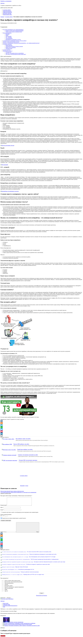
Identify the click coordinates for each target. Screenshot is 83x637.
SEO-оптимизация (9, 588)
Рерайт (7, 35)
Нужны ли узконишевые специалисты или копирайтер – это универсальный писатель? (21, 43)
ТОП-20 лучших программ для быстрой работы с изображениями (44, 559)
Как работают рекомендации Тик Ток (26, 569)
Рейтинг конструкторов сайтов (25, 624)
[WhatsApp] (41, 427)
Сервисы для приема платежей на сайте (28, 454)
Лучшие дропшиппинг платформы (27, 623)
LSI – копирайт (9, 37)
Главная (2, 16)
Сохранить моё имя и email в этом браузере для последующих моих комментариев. (20, 512)
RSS (4, 606)
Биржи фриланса (9, 45)
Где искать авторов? (7, 44)
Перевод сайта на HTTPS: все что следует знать (33, 574)
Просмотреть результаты (41, 595)
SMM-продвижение (7, 12)
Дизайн (6, 584)
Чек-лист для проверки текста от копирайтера (15, 53)
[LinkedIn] (41, 433)
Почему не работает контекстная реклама (30, 571)
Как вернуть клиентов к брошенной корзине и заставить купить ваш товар (49, 561)
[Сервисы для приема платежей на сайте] (12, 625)
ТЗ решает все (8, 52)
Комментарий (4, 505)
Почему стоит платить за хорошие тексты (14, 31)
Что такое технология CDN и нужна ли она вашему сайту (39, 551)
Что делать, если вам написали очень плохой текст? (16, 54)
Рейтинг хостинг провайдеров (16, 622)
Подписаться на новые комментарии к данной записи (14, 518)
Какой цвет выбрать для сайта (24, 449)
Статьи (26, 485)
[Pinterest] (41, 431)
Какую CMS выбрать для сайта (21, 444)
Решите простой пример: (6, 514)
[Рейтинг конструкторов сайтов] (10, 624)
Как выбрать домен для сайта (23, 438)
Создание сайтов (7, 9)
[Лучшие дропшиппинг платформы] (11, 623)
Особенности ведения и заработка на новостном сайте (38, 564)
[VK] (41, 421)
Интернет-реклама (7, 13)
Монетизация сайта (7, 14)
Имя (2, 507)
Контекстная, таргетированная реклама (13, 581)
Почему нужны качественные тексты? (11, 41)
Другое (6, 590)
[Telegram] (41, 425)
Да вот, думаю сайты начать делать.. (13, 580)
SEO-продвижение (7, 11)
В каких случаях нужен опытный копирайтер (14, 30)
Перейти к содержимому (6, 1)
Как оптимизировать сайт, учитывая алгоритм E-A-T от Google (42, 556)
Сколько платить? (7, 49)
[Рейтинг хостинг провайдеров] (6, 622)
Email (2, 509)
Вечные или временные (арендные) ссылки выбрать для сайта (43, 554)
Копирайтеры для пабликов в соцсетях (13, 39)
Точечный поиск (9, 48)
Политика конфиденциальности (10, 605)
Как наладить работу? (7, 50)
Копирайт (7, 34)
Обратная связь (6, 604)
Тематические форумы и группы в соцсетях (14, 46)
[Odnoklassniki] (41, 423)
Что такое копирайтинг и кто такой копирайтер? (13, 29)
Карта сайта (5, 603)
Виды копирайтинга (7, 32)
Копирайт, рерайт (9, 585)
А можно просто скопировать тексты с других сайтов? (14, 40)
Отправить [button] (3, 635)
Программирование (9, 583)
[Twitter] (41, 429)
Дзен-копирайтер (9, 38)
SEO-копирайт (8, 36)
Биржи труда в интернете (11, 47)
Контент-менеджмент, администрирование (14, 587)
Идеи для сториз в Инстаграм (21, 566)
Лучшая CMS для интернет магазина (28, 460)
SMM (6, 589)
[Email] (41, 435)
